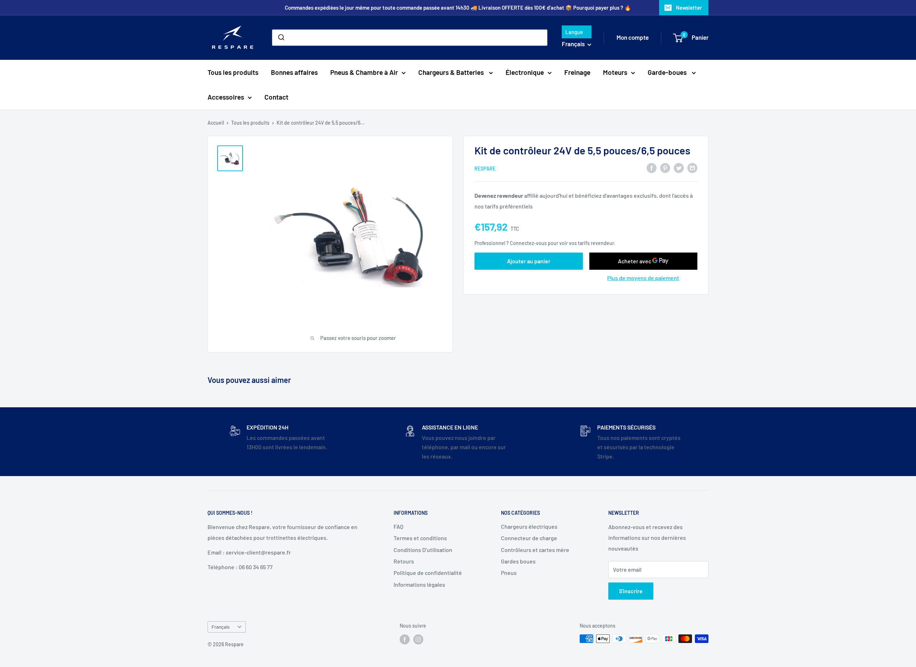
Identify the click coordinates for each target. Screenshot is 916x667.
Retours (404, 561)
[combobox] (409, 37)
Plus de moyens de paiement (643, 277)
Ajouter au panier (528, 260)
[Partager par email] (692, 167)
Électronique (525, 72)
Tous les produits (233, 72)
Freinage (577, 72)
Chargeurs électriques (529, 526)
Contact (276, 97)
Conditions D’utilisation (423, 549)
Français (220, 627)
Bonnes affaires (294, 72)
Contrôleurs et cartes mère (535, 549)
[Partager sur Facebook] (652, 167)
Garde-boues (668, 72)
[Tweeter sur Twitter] (679, 167)
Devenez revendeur (499, 195)
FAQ (398, 526)
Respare (485, 168)
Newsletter (689, 7)
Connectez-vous (528, 243)
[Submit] (280, 37)
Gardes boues (518, 561)
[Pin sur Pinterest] (665, 167)
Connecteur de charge (529, 537)
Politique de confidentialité (428, 572)
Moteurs (615, 72)
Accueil (216, 123)
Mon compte (633, 37)
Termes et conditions (420, 537)
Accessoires (226, 97)
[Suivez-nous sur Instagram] (418, 639)
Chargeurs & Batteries (451, 72)
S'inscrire (631, 590)
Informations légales (419, 584)
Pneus (509, 572)
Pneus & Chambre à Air (364, 72)
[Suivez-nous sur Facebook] (405, 639)
